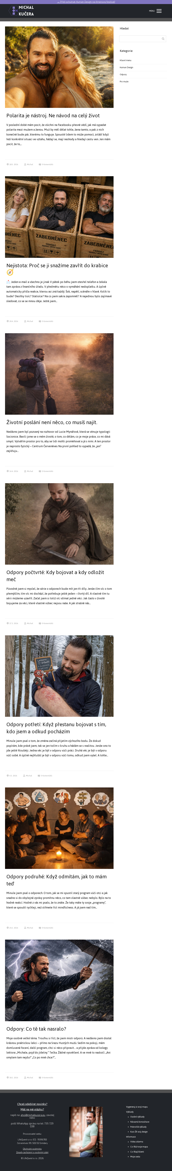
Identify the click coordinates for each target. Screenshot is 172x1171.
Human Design (126, 67)
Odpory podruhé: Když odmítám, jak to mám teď (56, 880)
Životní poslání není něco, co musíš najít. (51, 422)
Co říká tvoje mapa (139, 1147)
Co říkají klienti (137, 1152)
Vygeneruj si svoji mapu (137, 1107)
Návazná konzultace (139, 1122)
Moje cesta (135, 1157)
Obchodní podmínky (32, 1149)
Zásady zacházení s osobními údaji (32, 1152)
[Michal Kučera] (21, 11)
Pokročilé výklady (138, 1127)
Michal (30, 164)
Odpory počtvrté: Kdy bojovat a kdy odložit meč (55, 575)
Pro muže (124, 82)
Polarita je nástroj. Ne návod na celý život (53, 115)
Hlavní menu (125, 60)
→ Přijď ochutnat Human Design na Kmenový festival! (86, 2)
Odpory (123, 75)
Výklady (130, 1112)
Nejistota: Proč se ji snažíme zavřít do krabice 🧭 (57, 269)
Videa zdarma (136, 1142)
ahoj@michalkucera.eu (33, 1115)
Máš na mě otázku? (32, 1109)
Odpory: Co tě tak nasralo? (36, 1029)
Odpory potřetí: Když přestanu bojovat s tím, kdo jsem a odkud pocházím (56, 727)
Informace (131, 1137)
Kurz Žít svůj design (139, 1132)
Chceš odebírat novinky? (32, 1104)
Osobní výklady (137, 1117)
